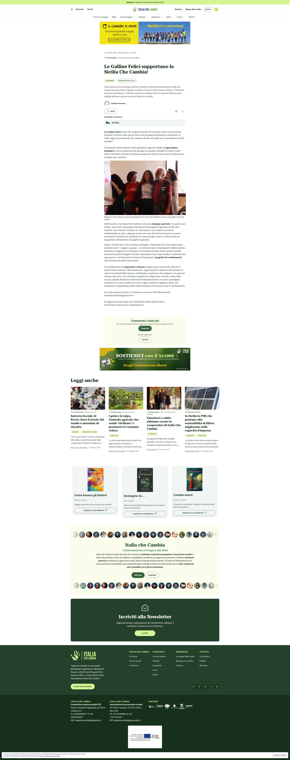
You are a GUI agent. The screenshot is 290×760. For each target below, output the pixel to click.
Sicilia (115, 122)
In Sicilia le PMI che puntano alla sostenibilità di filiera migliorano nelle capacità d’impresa (199, 423)
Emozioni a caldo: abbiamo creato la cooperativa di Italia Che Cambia (164, 423)
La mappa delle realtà (185, 656)
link (127, 302)
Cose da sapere (159, 656)
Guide (155, 674)
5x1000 (202, 661)
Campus (179, 665)
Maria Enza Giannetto (79, 447)
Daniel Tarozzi (152, 449)
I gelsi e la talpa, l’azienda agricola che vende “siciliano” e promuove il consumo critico (124, 423)
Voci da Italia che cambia (128, 58)
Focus (155, 670)
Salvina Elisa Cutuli (192, 451)
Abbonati (138, 575)
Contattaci (133, 665)
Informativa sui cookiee (52, 756)
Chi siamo (133, 656)
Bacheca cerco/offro (184, 661)
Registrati (145, 328)
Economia (110, 81)
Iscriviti (145, 633)
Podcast (156, 661)
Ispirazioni (111, 58)
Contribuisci (204, 656)
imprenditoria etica (126, 81)
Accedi (208, 9)
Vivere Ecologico (89, 432)
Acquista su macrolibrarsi (93, 510)
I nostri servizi (135, 661)
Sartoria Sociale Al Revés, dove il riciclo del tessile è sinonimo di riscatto (87, 421)
